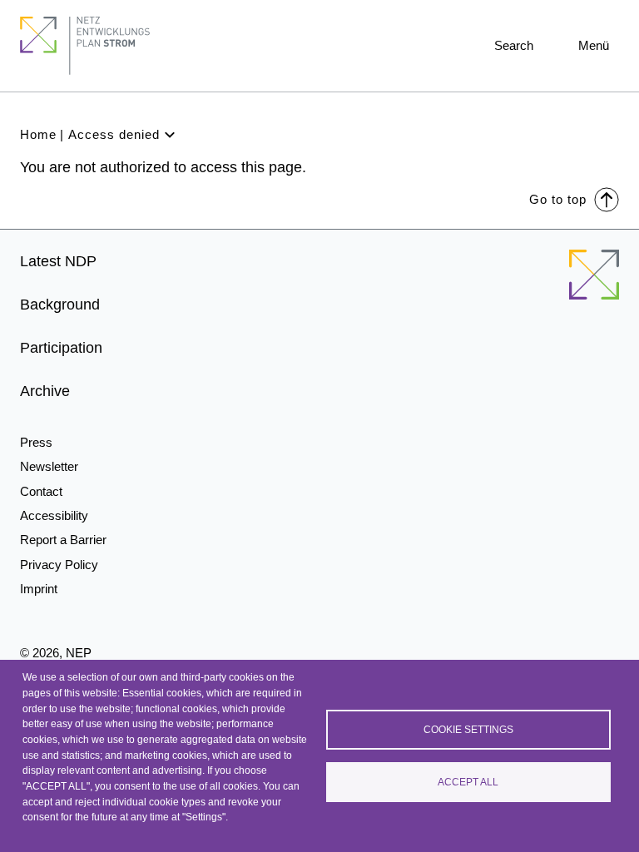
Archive (45, 391)
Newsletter (49, 466)
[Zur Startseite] (594, 285)
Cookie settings (468, 730)
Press (36, 442)
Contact (41, 491)
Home (38, 134)
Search (513, 45)
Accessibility (54, 515)
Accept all (468, 782)
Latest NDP (58, 261)
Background (60, 304)
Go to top (558, 199)
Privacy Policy (59, 564)
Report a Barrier (63, 539)
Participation (61, 347)
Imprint (38, 589)
